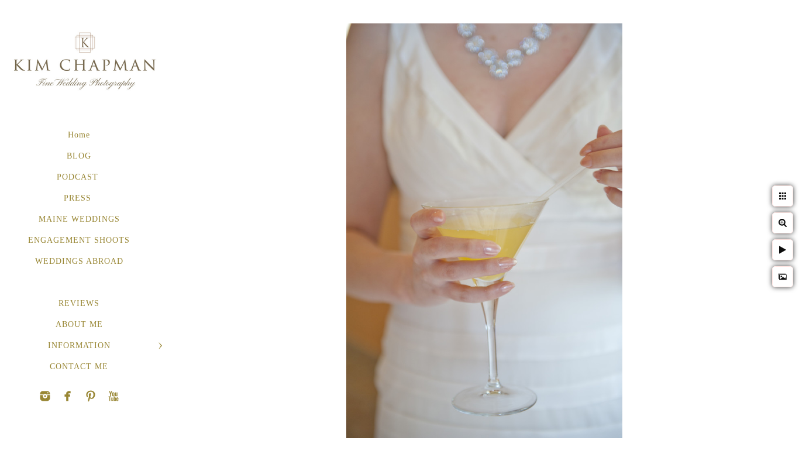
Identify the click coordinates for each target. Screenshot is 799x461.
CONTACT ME (79, 366)
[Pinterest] (68, 396)
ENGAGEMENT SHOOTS (79, 240)
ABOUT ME (79, 324)
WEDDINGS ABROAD (79, 261)
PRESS (79, 198)
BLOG (79, 156)
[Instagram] (45, 396)
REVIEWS (78, 303)
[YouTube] (91, 396)
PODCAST (79, 177)
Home (79, 134)
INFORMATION (79, 345)
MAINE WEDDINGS (79, 219)
